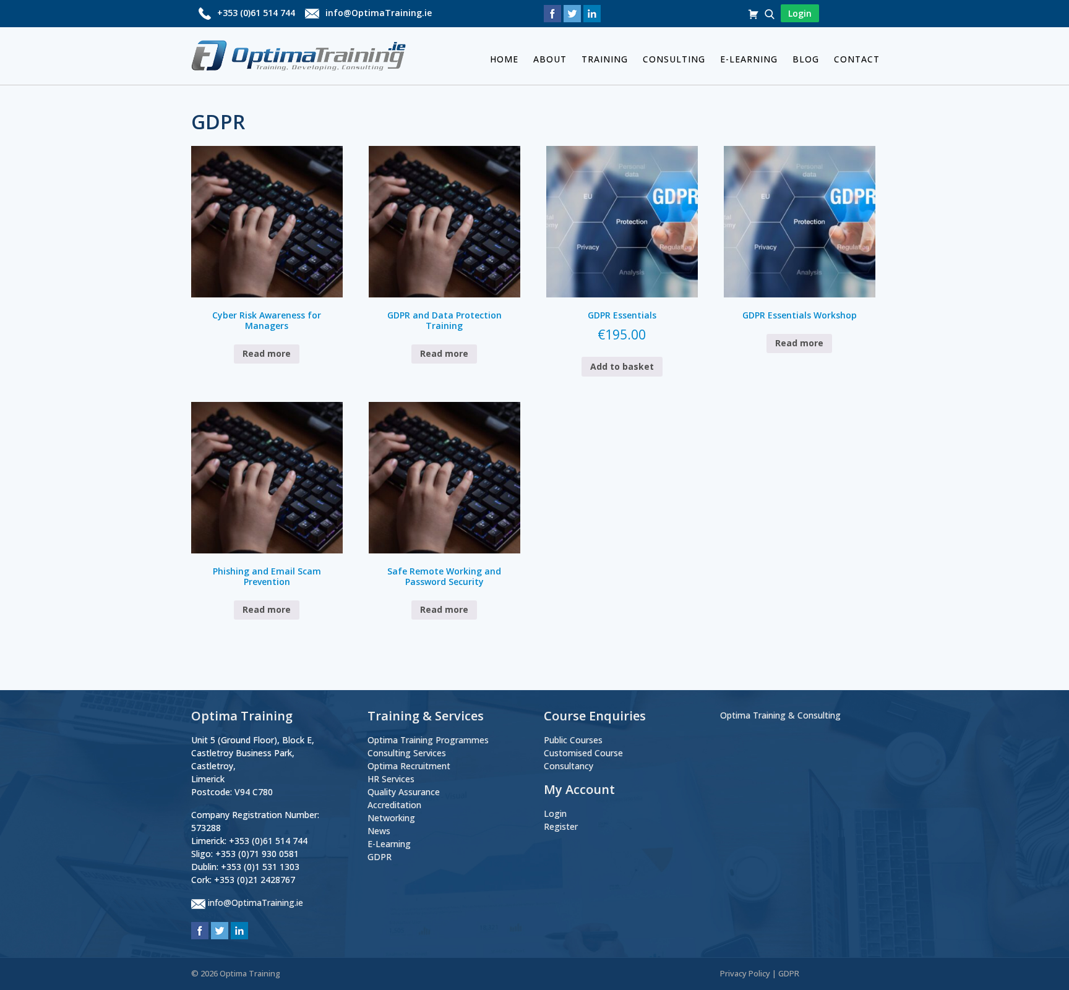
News (378, 831)
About (550, 59)
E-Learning (749, 59)
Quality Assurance (403, 792)
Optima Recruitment (408, 766)
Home (504, 59)
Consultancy (568, 766)
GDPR (379, 857)
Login (555, 813)
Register (561, 826)
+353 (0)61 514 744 (256, 13)
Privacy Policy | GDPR (759, 973)
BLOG (805, 59)
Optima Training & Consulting (780, 715)
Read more (267, 353)
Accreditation (394, 805)
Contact (857, 59)
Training (605, 59)
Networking (391, 818)
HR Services (390, 779)
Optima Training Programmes (428, 740)
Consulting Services (406, 753)
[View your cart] (754, 13)
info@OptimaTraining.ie (378, 13)
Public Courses (573, 740)
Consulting (674, 59)
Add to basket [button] (622, 366)
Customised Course (583, 753)
